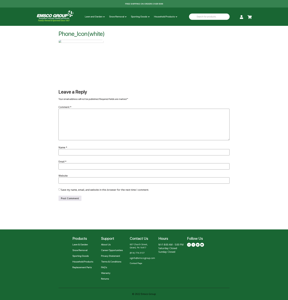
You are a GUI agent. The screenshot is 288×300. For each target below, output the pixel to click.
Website (63, 175)
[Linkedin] (198, 245)
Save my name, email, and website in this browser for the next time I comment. (105, 190)
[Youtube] (202, 245)
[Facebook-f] (189, 245)
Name (62, 147)
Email (62, 161)
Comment (64, 107)
